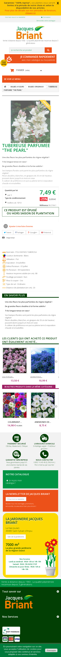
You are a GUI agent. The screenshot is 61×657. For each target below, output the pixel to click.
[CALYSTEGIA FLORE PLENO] (14, 360)
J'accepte (51, 650)
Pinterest (47, 232)
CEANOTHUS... (36, 377)
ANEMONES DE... (43, 421)
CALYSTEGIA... (8, 377)
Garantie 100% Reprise (17, 460)
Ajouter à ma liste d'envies (21, 226)
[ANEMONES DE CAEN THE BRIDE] (42, 405)
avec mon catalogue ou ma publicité (37, 58)
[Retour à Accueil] (5, 86)
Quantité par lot (11, 190)
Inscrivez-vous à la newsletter (15, 17)
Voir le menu (14, 79)
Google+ (33, 232)
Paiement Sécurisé (17, 443)
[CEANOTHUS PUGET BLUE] (42, 360)
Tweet (8, 232)
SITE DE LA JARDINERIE (30, 545)
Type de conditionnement (15, 198)
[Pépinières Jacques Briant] (30, 32)
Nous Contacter (44, 460)
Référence (44, 205)
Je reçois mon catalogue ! (14, 481)
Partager (20, 232)
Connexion (47, 17)
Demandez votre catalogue (45, 20)
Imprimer (10, 237)
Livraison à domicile (44, 443)
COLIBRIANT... (15, 421)
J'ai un (3, 62)
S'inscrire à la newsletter (16, 499)
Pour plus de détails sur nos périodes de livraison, (30, 11)
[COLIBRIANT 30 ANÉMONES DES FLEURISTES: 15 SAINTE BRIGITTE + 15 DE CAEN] (14, 405)
